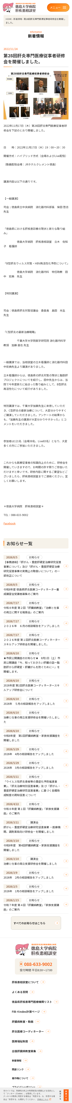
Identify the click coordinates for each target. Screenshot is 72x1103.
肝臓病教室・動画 (22, 1022)
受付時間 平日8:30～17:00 (36, 966)
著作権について (20, 1078)
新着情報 (17, 18)
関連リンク (18, 1069)
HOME (9, 18)
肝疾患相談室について (25, 982)
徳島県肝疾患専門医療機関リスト (32, 1002)
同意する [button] (66, 1095)
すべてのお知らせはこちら (29, 923)
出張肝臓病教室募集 (24, 1051)
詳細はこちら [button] (42, 1099)
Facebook (10, 523)
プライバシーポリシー (23, 1087)
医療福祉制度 (20, 1041)
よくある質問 (20, 992)
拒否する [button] (60, 1095)
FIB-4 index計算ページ (26, 1012)
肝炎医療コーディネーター (28, 1031)
